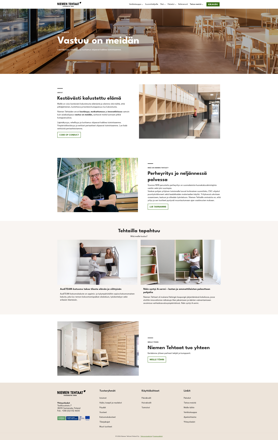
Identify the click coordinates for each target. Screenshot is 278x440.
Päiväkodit (146, 398)
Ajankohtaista (190, 417)
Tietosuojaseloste (146, 436)
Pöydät (102, 408)
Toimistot (146, 408)
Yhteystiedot (189, 422)
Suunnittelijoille (151, 4)
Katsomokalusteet (107, 417)
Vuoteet (103, 412)
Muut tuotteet (105, 427)
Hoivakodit (146, 403)
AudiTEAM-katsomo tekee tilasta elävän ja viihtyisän (90, 289)
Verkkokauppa (190, 412)
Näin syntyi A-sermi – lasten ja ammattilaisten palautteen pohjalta (176, 291)
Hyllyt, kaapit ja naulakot (110, 403)
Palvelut (187, 398)
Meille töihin (189, 408)
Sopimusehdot (158, 436)
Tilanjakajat (104, 422)
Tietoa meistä (190, 403)
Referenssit (183, 4)
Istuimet (103, 398)
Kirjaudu (213, 5)
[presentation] (97, 262)
